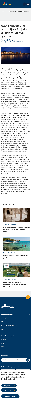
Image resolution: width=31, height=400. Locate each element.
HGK (2, 343)
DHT (2, 322)
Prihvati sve (7, 390)
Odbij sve (6, 386)
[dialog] (15, 385)
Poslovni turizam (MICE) (9, 325)
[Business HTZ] (7, 4)
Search (24, 4)
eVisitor (3, 329)
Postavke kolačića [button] (9, 396)
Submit (27, 360)
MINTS (3, 339)
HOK (2, 347)
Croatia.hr (4, 318)
